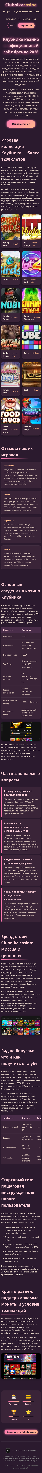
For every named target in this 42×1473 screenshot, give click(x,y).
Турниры (6, 11)
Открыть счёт (26, 25)
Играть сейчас (21, 124)
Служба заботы (13, 19)
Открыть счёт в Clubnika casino (21, 1432)
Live (34, 19)
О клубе (26, 19)
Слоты (37, 11)
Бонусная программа (22, 11)
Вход (12, 25)
